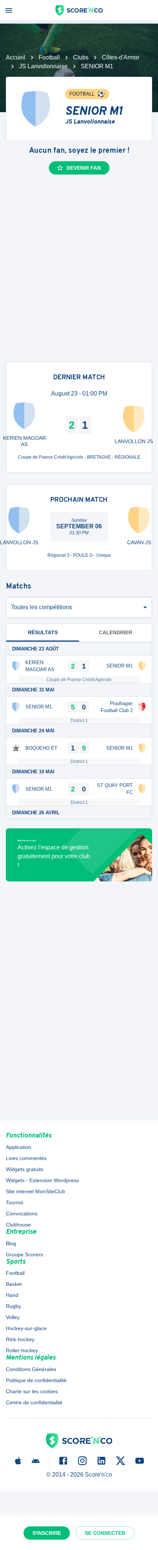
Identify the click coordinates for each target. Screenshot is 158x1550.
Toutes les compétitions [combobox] (41, 607)
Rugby (13, 1306)
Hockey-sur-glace (26, 1328)
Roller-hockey (22, 1350)
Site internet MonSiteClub (35, 1191)
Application (18, 1147)
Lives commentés (26, 1158)
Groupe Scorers (24, 1254)
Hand (12, 1295)
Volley (12, 1317)
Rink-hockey (20, 1339)
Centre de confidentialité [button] (34, 1402)
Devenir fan (84, 168)
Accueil (15, 57)
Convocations (21, 1213)
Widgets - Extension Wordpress (42, 1180)
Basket (14, 1284)
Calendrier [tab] (115, 632)
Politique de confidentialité (36, 1380)
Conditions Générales (31, 1369)
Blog (11, 1243)
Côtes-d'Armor (120, 57)
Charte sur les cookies (32, 1391)
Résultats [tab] (43, 632)
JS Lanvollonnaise (43, 66)
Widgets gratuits (24, 1169)
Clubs (81, 57)
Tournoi (14, 1202)
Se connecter (105, 1533)
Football (49, 57)
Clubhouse (18, 1225)
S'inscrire (46, 1533)
